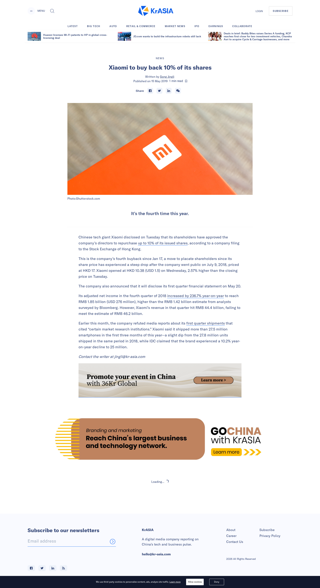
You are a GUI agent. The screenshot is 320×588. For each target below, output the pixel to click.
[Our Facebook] (31, 568)
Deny (216, 581)
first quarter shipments (205, 323)
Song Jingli (167, 76)
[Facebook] (150, 91)
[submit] (112, 541)
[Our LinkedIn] (52, 568)
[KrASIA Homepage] (155, 11)
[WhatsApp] (178, 91)
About (230, 530)
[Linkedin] (169, 91)
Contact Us (234, 542)
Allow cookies (195, 581)
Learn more (175, 581)
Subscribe (267, 530)
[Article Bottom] (160, 380)
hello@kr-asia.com (156, 554)
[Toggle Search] (52, 11)
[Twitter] (159, 91)
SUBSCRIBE (281, 10)
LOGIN (259, 11)
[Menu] (31, 11)
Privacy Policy (269, 536)
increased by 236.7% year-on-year (195, 295)
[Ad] (160, 439)
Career (231, 536)
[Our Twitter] (42, 568)
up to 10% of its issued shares (163, 243)
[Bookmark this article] (186, 81)
